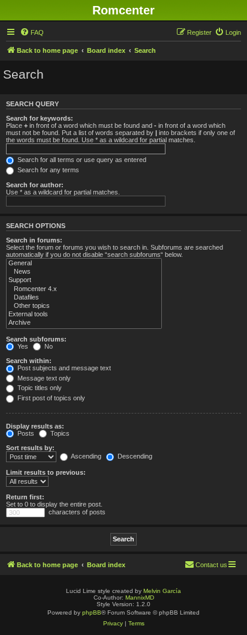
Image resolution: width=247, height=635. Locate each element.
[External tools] (84, 314)
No (48, 346)
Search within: (29, 360)
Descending (134, 456)
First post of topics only (50, 398)
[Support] (84, 280)
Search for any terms (47, 169)
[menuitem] (32, 32)
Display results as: (35, 426)
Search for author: (35, 184)
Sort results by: (30, 447)
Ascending (85, 456)
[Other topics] (84, 306)
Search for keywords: (39, 118)
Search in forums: (34, 240)
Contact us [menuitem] (211, 564)
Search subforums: (36, 339)
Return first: (25, 497)
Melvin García (162, 591)
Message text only (43, 378)
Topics (59, 433)
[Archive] (84, 323)
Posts (25, 433)
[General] (84, 263)
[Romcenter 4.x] (84, 289)
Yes (22, 346)
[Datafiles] (84, 297)
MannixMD (139, 597)
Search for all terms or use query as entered (81, 159)
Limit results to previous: (46, 472)
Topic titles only (39, 387)
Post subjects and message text (63, 368)
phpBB (91, 612)
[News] (84, 272)
